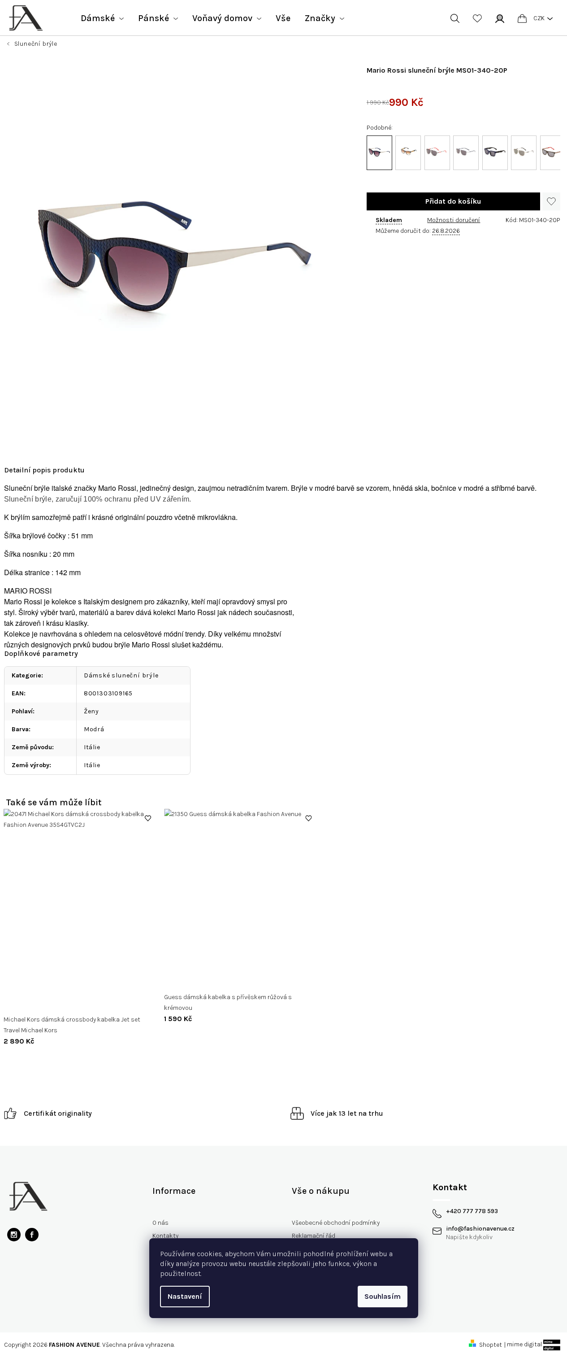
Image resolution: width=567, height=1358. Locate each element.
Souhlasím (382, 1296)
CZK (539, 18)
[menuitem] (102, 18)
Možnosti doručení (453, 220)
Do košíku (453, 201)
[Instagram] (14, 1234)
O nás (160, 1223)
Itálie (92, 747)
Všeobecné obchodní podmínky (336, 1223)
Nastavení (185, 1296)
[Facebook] (32, 1234)
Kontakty (165, 1236)
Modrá (94, 729)
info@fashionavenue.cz (480, 1229)
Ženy (91, 711)
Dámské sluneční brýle (121, 675)
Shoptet (490, 1345)
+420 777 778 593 (472, 1211)
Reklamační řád (313, 1236)
